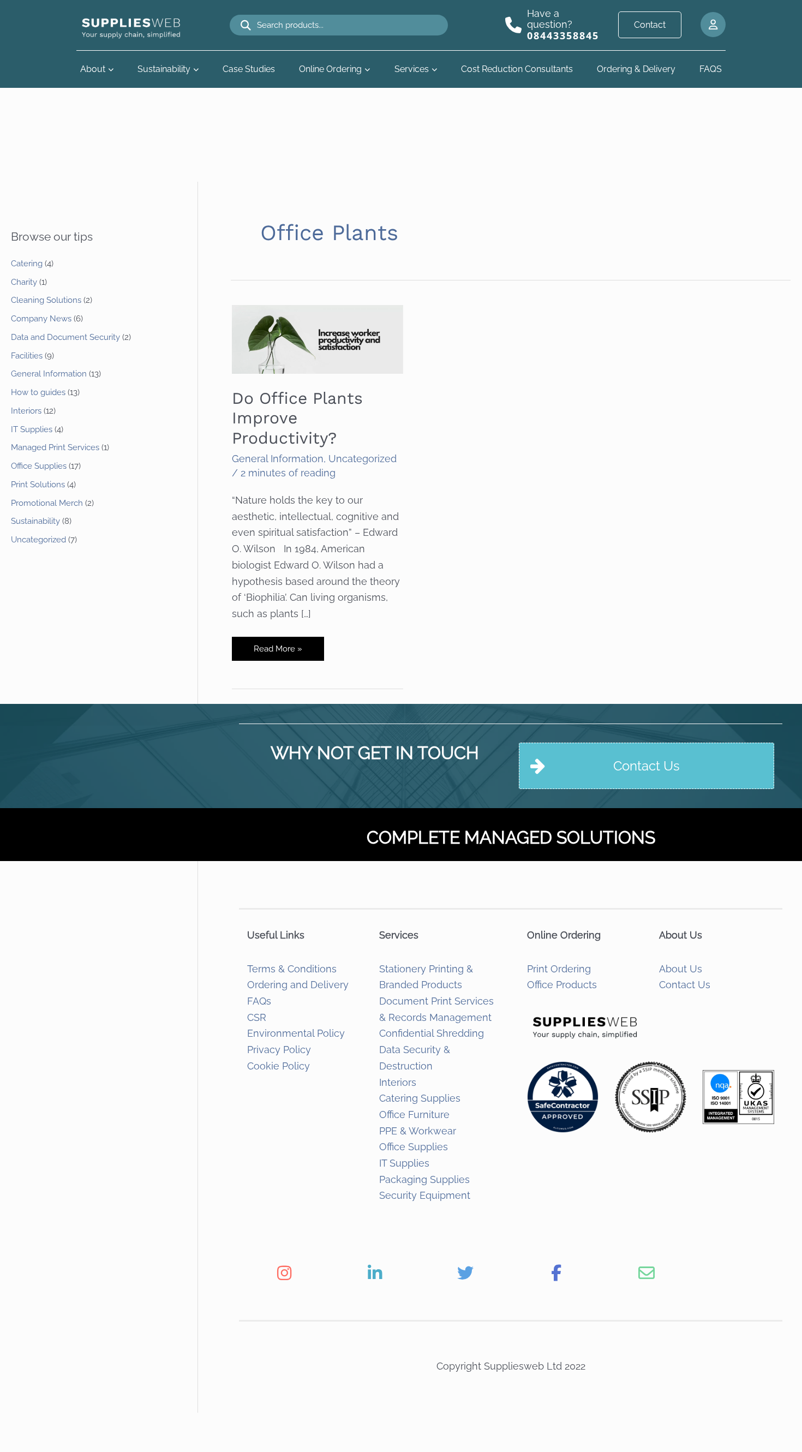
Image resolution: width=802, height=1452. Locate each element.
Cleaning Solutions (46, 300)
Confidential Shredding (431, 1033)
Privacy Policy (279, 1049)
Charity (24, 282)
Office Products (562, 984)
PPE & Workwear (417, 1131)
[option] (284, 1273)
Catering (27, 263)
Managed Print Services (55, 447)
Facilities (27, 356)
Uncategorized (38, 540)
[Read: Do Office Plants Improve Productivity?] (317, 338)
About (92, 69)
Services (411, 69)
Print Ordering (559, 969)
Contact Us (684, 984)
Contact (650, 25)
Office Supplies (39, 466)
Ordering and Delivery (298, 984)
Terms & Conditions (292, 969)
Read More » (277, 652)
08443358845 (563, 35)
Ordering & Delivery (636, 69)
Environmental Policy (296, 1033)
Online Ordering (330, 69)
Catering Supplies (419, 1098)
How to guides (38, 392)
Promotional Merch (47, 503)
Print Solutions (38, 484)
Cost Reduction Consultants (517, 69)
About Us (680, 969)
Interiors (26, 411)
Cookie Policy (278, 1066)
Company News (41, 319)
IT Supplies (31, 429)
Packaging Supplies (424, 1179)
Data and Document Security (65, 337)
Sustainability (163, 69)
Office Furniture (414, 1114)
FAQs (259, 1001)
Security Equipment (424, 1195)
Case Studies (249, 69)
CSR (256, 1017)
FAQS (710, 69)
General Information (49, 374)
